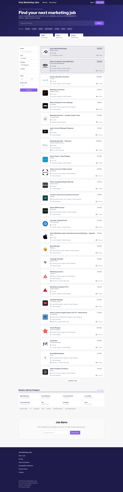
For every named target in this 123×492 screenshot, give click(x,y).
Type (21, 55)
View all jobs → (100, 390)
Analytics (49, 408)
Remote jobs (23, 82)
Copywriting (36, 408)
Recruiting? (52, 2)
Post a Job (100, 2)
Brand (63, 29)
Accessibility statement (26, 465)
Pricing (21, 459)
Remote (45, 2)
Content (57, 29)
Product (69, 29)
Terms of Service (24, 462)
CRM (43, 408)
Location (22, 68)
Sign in (92, 2)
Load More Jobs (72, 380)
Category (22, 62)
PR (30, 408)
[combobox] (28, 71)
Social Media (48, 29)
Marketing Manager (58, 408)
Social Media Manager (70, 408)
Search (99, 23)
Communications (23, 408)
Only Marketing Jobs (29, 2)
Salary (22, 75)
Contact (21, 472)
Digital (41, 29)
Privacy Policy (23, 469)
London (34, 29)
